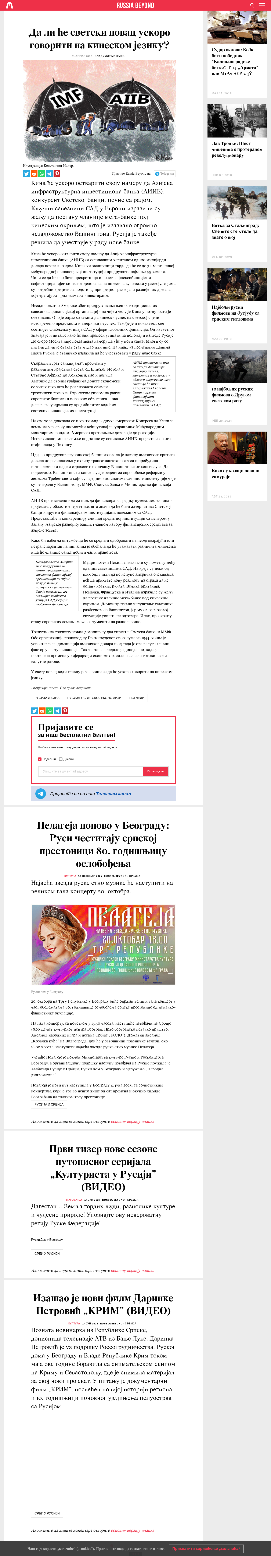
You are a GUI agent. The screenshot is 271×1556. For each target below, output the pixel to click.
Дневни (69, 759)
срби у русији (47, 1254)
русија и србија (49, 1104)
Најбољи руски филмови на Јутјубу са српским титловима (236, 313)
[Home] (9, 5)
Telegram (167, 173)
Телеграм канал (113, 793)
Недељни (49, 759)
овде (120, 1548)
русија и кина (47, 698)
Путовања (74, 1199)
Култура (70, 876)
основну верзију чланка (132, 1122)
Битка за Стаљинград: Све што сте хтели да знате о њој (235, 231)
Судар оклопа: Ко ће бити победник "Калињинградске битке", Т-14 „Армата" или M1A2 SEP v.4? (235, 62)
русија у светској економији (94, 698)
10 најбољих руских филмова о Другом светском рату (232, 395)
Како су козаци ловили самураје (235, 474)
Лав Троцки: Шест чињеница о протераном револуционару (237, 149)
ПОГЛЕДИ (136, 698)
